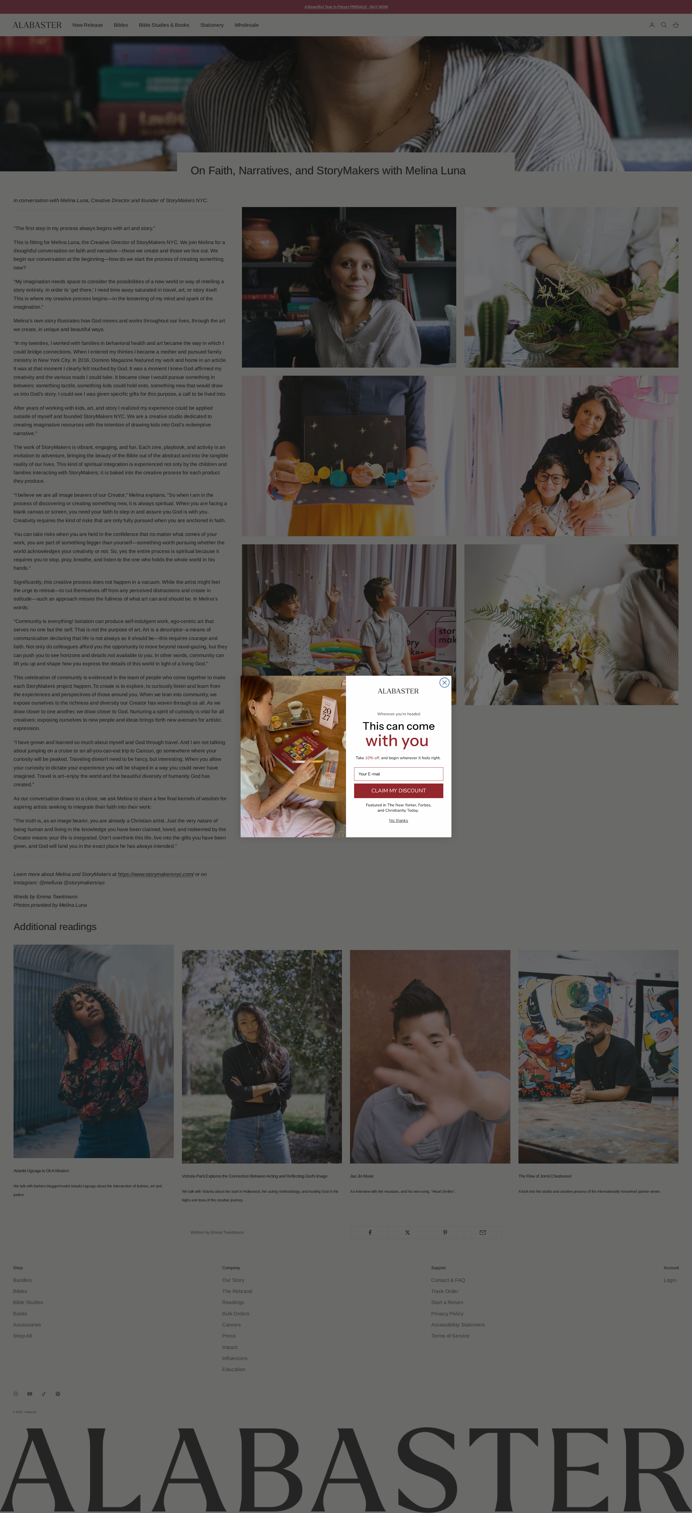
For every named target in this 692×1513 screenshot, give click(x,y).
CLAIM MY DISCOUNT (398, 790)
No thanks (398, 820)
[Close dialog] (444, 682)
